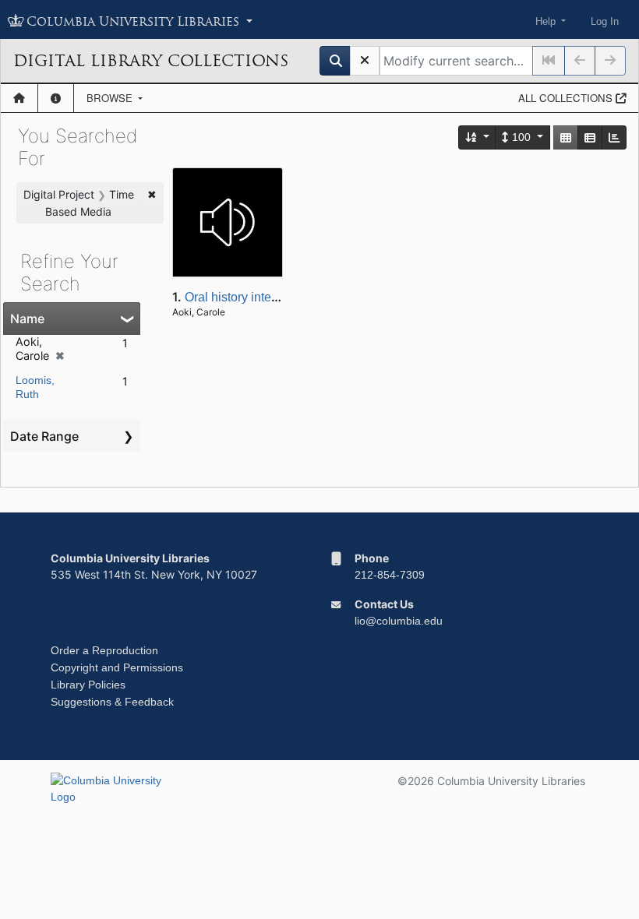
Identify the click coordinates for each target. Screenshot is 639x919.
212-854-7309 (390, 575)
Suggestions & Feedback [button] (112, 701)
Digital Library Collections (150, 60)
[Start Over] (365, 61)
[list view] (589, 137)
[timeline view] (614, 137)
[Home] (19, 98)
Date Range (44, 436)
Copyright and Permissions (117, 667)
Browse (111, 97)
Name (27, 318)
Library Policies (88, 684)
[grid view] (565, 137)
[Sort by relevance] (477, 137)
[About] (55, 98)
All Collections (567, 97)
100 (521, 137)
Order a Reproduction (104, 650)
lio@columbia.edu (399, 620)
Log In (605, 21)
